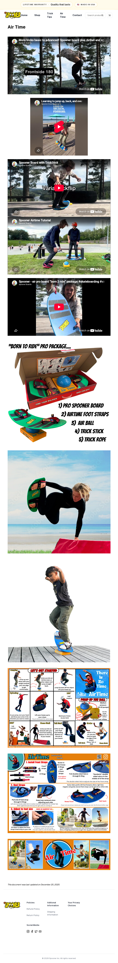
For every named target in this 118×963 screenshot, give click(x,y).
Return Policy (33, 915)
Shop (37, 15)
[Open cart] (109, 15)
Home (24, 15)
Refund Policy (33, 909)
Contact (77, 15)
